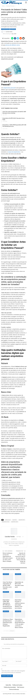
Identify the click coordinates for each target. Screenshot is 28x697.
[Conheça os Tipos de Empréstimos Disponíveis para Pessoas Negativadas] (8, 614)
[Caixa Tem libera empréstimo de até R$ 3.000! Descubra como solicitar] (8, 576)
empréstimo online (14, 521)
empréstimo (14, 519)
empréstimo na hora (5, 521)
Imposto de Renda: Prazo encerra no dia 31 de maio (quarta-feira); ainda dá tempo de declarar (20, 558)
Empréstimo (12, 29)
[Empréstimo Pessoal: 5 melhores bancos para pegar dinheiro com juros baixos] (20, 594)
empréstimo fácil (22, 519)
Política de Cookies (17, 685)
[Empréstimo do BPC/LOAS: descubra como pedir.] (20, 576)
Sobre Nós (8, 685)
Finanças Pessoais (5, 29)
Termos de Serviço (14, 689)
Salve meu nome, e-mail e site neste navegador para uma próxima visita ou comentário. (13, 671)
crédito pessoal (8, 519)
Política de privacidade (10, 687)
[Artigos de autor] (14, 531)
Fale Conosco (20, 687)
